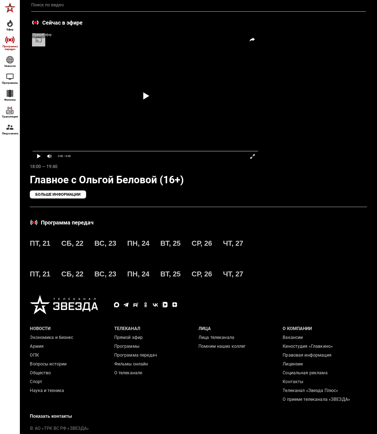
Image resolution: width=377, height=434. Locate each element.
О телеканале (128, 372)
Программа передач (135, 355)
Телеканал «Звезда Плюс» (310, 390)
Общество (40, 372)
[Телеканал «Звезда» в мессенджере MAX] (116, 305)
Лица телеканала (216, 337)
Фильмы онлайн (131, 364)
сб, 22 (72, 243)
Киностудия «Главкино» (308, 346)
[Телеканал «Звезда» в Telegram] (126, 305)
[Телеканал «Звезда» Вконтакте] (155, 305)
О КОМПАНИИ (297, 328)
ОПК (34, 355)
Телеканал (127, 328)
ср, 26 (202, 243)
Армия (37, 346)
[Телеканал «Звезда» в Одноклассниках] (145, 305)
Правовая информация (307, 355)
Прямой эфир (128, 337)
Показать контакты (51, 416)
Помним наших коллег (222, 346)
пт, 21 (40, 243)
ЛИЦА (204, 328)
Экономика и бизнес (51, 337)
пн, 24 (138, 243)
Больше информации (58, 194)
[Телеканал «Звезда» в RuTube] (136, 305)
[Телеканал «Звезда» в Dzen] (174, 305)
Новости (40, 328)
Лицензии (293, 364)
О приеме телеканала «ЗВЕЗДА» (316, 399)
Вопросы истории (48, 364)
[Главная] (10, 7)
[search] (198, 5)
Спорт (36, 381)
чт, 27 (233, 243)
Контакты (293, 381)
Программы (126, 346)
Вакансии (293, 337)
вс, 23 (105, 243)
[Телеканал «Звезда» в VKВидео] (165, 305)
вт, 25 (170, 243)
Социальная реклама (305, 372)
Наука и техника (47, 390)
